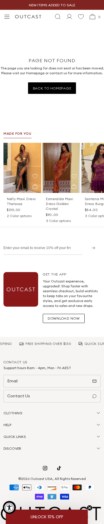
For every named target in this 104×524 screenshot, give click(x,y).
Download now (64, 318)
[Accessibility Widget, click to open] (9, 507)
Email (12, 380)
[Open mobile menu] (6, 16)
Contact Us (18, 395)
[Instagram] (45, 468)
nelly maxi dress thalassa (21, 201)
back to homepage (52, 88)
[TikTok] (59, 468)
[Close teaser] (89, 508)
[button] (35, 176)
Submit (91, 248)
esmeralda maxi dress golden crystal (59, 204)
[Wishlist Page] (80, 16)
